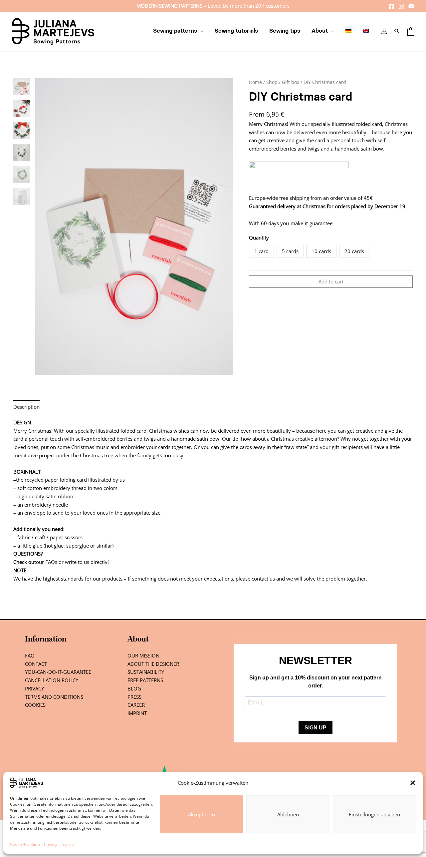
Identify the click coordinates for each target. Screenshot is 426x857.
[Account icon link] (384, 31)
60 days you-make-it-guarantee (296, 223)
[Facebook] (391, 6)
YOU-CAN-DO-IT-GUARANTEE (58, 671)
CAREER (136, 704)
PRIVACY (34, 688)
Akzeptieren (201, 814)
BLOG (134, 688)
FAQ (30, 655)
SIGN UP (315, 727)
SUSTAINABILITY (145, 671)
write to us (77, 562)
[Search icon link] (397, 31)
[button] (412, 782)
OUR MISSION (143, 655)
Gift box (290, 82)
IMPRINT (137, 713)
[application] (200, 31)
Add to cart (331, 281)
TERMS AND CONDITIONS (54, 696)
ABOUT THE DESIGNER (153, 663)
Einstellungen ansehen (374, 814)
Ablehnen (288, 814)
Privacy (50, 844)
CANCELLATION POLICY (51, 680)
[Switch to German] (348, 31)
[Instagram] (401, 6)
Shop (272, 82)
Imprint (67, 844)
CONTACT (36, 663)
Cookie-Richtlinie (25, 844)
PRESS (134, 696)
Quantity (259, 237)
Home (255, 82)
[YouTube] (411, 6)
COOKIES (35, 704)
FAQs (51, 562)
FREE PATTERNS (145, 680)
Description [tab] (26, 406)
